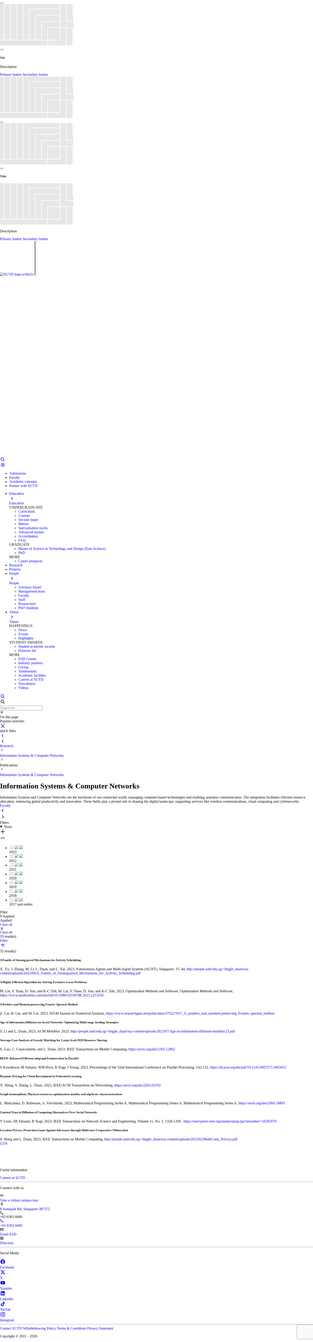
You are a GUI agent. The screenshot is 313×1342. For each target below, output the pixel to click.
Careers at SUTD (31, 679)
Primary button (11, 74)
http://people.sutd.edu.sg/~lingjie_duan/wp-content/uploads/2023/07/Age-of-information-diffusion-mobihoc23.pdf (153, 1031)
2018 (12, 895)
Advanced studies (31, 532)
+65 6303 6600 (11, 1225)
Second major (28, 520)
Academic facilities (32, 675)
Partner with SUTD (23, 486)
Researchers (27, 604)
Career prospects (30, 561)
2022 (12, 861)
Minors (23, 524)
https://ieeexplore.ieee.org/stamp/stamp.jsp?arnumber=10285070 (230, 1121)
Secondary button (35, 74)
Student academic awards (36, 646)
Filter (4, 940)
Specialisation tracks (33, 528)
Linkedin (6, 1299)
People (14, 583)
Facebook (7, 1267)
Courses (24, 516)
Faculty (14, 477)
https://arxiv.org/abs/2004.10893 (262, 1103)
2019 (12, 887)
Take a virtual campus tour (19, 1200)
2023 (12, 852)
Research (6, 746)
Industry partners (30, 663)
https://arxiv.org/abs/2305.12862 (152, 1049)
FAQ (22, 540)
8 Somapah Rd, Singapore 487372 (25, 1209)
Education (16, 503)
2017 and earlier (21, 904)
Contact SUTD (11, 1328)
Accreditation (28, 536)
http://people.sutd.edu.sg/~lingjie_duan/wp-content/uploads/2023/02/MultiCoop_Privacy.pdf (170, 1139)
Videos (23, 688)
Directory (7, 1243)
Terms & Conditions (72, 1328)
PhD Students (28, 608)
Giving (23, 667)
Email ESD (8, 1234)
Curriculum (26, 511)
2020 (12, 878)
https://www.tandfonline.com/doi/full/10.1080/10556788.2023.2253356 (52, 995)
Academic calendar (23, 482)
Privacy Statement (100, 1328)
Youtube (6, 1288)
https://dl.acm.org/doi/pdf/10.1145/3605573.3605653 (248, 1067)
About (13, 622)
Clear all (6, 924)
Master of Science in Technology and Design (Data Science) (62, 549)
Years (8, 827)
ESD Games (27, 659)
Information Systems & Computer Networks (32, 755)
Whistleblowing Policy (40, 1328)
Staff (21, 600)
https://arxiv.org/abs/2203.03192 (137, 1085)
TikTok (5, 1309)
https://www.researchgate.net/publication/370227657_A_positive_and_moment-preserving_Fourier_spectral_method (190, 1013)
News (22, 630)
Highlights (25, 638)
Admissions (17, 473)
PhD (21, 553)
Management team (31, 591)
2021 (12, 869)
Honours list (27, 651)
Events (23, 634)
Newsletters (26, 684)
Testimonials (27, 671)
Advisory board (29, 587)
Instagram (7, 1320)
